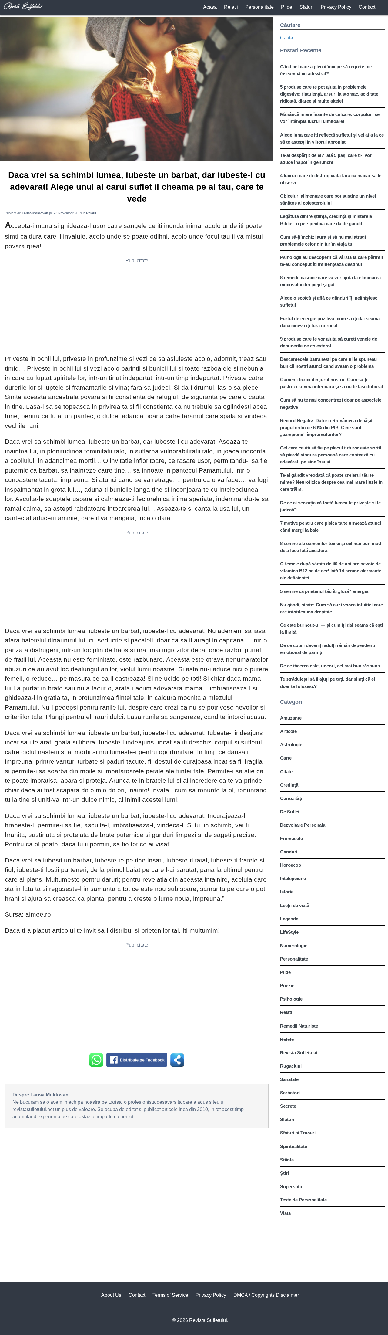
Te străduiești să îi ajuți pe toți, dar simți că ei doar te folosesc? (327, 682)
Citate (286, 771)
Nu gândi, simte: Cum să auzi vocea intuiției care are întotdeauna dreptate (331, 608)
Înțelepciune (293, 878)
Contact (367, 7)
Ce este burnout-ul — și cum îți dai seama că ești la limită (331, 628)
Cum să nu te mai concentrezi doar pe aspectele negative (330, 403)
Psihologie (291, 998)
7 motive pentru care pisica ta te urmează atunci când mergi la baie (330, 526)
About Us (111, 1295)
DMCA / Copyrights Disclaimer (266, 1295)
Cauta (286, 37)
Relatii (231, 7)
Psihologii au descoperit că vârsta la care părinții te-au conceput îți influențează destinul (331, 261)
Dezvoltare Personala (302, 825)
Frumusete (291, 838)
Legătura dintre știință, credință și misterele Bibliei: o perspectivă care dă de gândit (326, 220)
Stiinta (287, 1159)
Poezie (287, 985)
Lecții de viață (294, 905)
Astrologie (291, 744)
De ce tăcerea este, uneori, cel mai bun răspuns (330, 665)
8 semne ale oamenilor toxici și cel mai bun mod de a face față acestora (330, 547)
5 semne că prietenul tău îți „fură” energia (324, 591)
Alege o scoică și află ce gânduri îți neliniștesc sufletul (328, 301)
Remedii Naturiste (299, 1025)
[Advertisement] (137, 308)
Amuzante (291, 717)
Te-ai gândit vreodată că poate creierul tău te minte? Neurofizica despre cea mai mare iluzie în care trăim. (331, 482)
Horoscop (290, 865)
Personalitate (259, 7)
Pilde (286, 7)
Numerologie (293, 945)
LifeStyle (289, 932)
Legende (289, 918)
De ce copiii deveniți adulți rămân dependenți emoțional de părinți (327, 649)
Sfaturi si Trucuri (298, 1132)
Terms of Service (170, 1295)
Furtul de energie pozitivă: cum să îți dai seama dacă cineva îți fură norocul (330, 322)
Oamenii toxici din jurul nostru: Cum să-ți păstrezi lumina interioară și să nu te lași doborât (331, 383)
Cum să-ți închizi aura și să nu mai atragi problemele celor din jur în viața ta (323, 240)
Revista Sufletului (298, 1052)
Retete (287, 1039)
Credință (289, 785)
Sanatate (289, 1079)
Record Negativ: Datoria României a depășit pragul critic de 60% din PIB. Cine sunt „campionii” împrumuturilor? (326, 427)
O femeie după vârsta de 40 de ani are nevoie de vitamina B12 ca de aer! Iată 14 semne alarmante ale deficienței (330, 570)
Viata (285, 1213)
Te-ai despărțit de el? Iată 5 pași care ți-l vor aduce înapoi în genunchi (326, 159)
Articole (288, 731)
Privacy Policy (336, 7)
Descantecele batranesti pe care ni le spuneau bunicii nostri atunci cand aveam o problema (328, 363)
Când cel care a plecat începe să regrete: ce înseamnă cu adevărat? (326, 70)
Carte (286, 758)
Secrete (288, 1106)
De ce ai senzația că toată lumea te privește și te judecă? (330, 506)
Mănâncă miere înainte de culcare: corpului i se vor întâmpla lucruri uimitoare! (330, 118)
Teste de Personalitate (303, 1199)
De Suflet (289, 811)
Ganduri (288, 851)
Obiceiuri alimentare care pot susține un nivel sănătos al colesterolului (328, 199)
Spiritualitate (293, 1146)
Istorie (286, 891)
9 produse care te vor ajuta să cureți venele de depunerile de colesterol (328, 342)
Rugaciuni (291, 1066)
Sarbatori (290, 1092)
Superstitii (291, 1186)
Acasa (210, 7)
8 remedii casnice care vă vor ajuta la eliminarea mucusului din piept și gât (330, 281)
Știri (284, 1173)
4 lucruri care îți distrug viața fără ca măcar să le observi (330, 179)
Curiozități (291, 798)
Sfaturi (306, 7)
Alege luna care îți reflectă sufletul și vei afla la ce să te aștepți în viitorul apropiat (332, 138)
